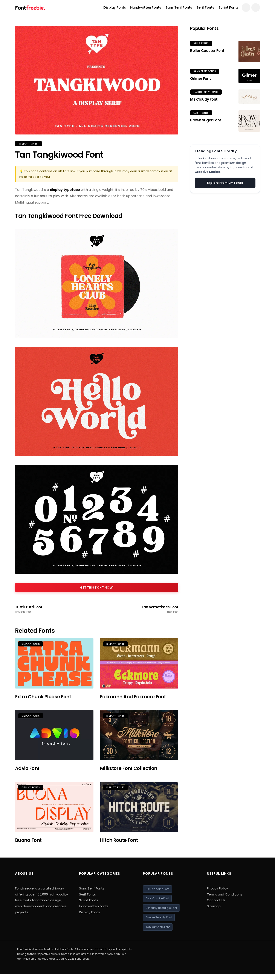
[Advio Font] (54, 735)
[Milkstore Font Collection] (139, 735)
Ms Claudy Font (204, 99)
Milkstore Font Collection (128, 768)
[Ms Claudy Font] (249, 96)
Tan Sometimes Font (159, 609)
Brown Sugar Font (205, 120)
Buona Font (28, 840)
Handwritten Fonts (145, 7)
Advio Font (27, 768)
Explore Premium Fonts (225, 183)
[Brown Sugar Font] (249, 121)
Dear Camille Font (157, 898)
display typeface (65, 189)
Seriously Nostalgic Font (161, 908)
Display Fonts (114, 7)
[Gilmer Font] (249, 76)
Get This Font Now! (97, 587)
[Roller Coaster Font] (249, 51)
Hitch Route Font (119, 840)
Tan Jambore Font (158, 927)
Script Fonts (228, 7)
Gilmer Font (200, 78)
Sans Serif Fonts (178, 7)
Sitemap (214, 906)
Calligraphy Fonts (206, 92)
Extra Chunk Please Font (43, 696)
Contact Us (216, 900)
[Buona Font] (54, 807)
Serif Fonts (205, 7)
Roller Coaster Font (207, 50)
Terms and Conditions (224, 894)
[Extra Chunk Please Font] (54, 663)
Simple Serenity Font (159, 917)
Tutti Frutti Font (28, 609)
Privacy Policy (217, 888)
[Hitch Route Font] (139, 807)
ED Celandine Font (157, 889)
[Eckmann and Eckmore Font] (139, 663)
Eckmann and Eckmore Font (133, 696)
